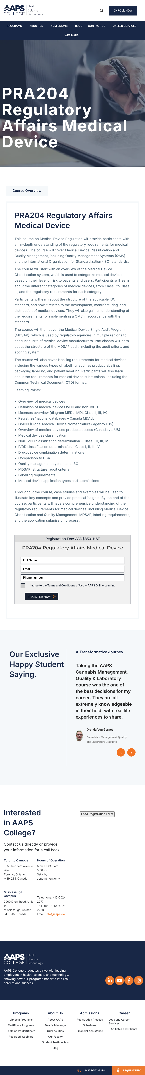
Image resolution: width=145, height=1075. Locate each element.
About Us (36, 25)
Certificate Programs (21, 1025)
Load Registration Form (97, 814)
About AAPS (55, 1019)
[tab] (27, 191)
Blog (78, 25)
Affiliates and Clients (124, 1029)
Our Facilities (55, 1030)
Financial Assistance (90, 1030)
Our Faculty (55, 1036)
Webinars (72, 35)
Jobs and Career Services (119, 1021)
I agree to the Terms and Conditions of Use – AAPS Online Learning (72, 585)
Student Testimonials (55, 1042)
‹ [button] (121, 752)
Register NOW (40, 597)
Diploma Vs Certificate (21, 1030)
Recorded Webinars (21, 1036)
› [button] (131, 752)
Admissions (59, 25)
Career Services (124, 25)
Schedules (89, 1025)
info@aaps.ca (55, 914)
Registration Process (90, 1019)
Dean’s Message (55, 1025)
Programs (14, 25)
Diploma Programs (21, 1019)
